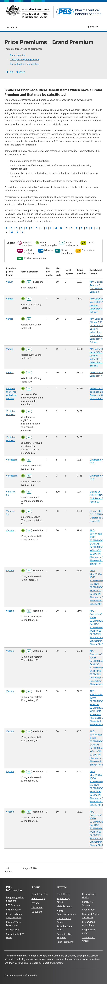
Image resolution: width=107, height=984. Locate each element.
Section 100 (88, 909)
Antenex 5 (95, 285)
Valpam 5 (95, 291)
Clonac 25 (95, 491)
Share (22, 71)
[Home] (53, 12)
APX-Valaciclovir (98, 298)
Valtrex (10, 298)
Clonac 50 (95, 511)
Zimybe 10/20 (97, 644)
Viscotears (11, 459)
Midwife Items (64, 906)
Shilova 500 (96, 322)
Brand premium (18, 55)
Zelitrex (94, 312)
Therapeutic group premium (24, 59)
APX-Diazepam (97, 281)
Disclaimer (36, 907)
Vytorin (10, 530)
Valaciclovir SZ (97, 335)
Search (94, 26)
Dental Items (63, 894)
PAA (92, 463)
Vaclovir (94, 305)
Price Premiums (65, 941)
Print (11, 71)
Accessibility (38, 898)
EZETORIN (95, 553)
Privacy (35, 903)
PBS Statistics (13, 909)
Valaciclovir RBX (98, 332)
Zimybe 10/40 (97, 724)
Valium (9, 281)
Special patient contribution (24, 64)
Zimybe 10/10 (97, 563)
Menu (13, 27)
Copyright (36, 911)
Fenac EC (95, 501)
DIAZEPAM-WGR (98, 288)
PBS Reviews (13, 905)
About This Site (39, 894)
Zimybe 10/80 (97, 804)
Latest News (12, 929)
